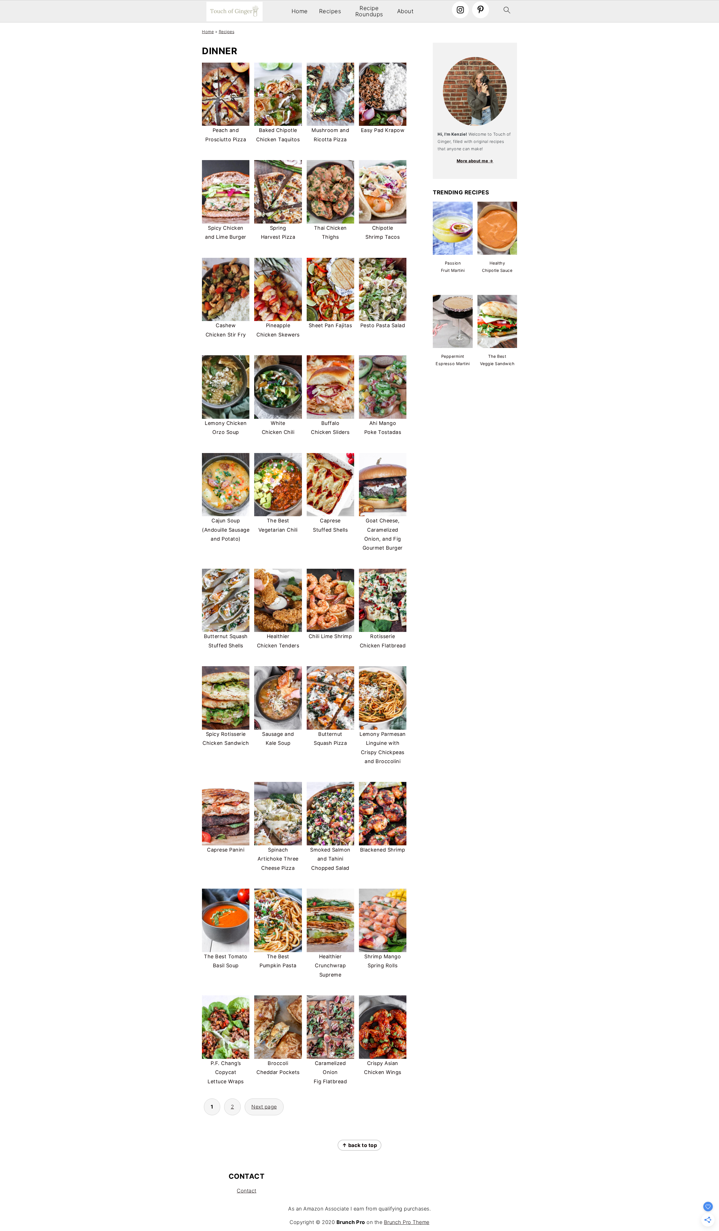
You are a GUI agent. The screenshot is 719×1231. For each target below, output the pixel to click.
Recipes (330, 11)
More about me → (475, 160)
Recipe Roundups (369, 11)
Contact (246, 1191)
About (405, 11)
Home (300, 11)
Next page (264, 1107)
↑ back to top (359, 1145)
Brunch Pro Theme (406, 1222)
